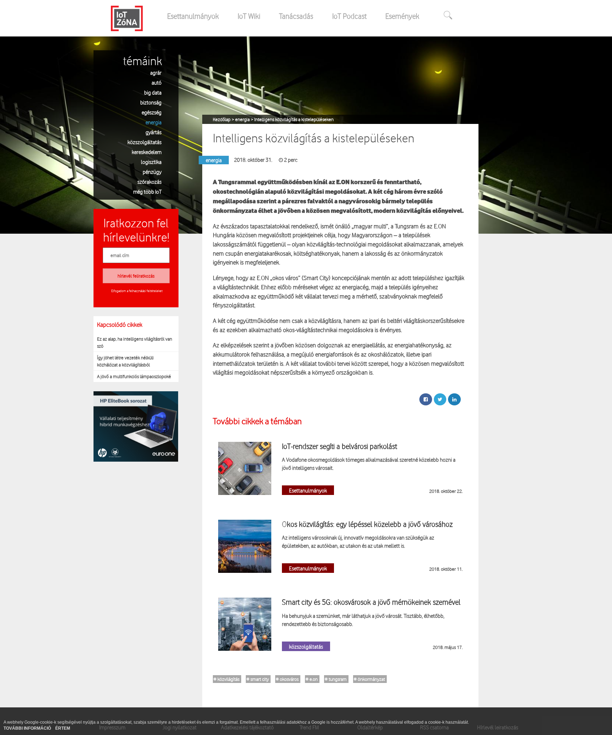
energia (154, 122)
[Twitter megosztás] (440, 399)
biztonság (151, 102)
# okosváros (287, 679)
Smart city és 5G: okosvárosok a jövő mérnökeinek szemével (371, 601)
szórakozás (149, 181)
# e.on (312, 679)
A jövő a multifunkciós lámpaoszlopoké (134, 376)
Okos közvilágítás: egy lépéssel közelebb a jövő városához (367, 524)
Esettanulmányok (193, 16)
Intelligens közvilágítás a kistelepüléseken (294, 119)
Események (402, 16)
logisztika (151, 161)
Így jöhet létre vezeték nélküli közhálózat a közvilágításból (125, 361)
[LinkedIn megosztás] (454, 399)
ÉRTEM (62, 728)
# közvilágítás (226, 679)
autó (157, 82)
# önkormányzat (369, 679)
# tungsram (336, 679)
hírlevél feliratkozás (136, 276)
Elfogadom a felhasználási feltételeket (137, 291)
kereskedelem (147, 151)
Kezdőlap (222, 119)
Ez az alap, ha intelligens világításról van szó (134, 342)
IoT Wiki (249, 16)
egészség (152, 112)
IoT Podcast (349, 16)
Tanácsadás (296, 16)
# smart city (257, 679)
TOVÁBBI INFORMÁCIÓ (28, 728)
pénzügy (152, 171)
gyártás (154, 132)
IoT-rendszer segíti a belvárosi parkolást (339, 446)
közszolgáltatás (145, 141)
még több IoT (147, 191)
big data (153, 92)
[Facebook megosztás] (425, 399)
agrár (156, 72)
